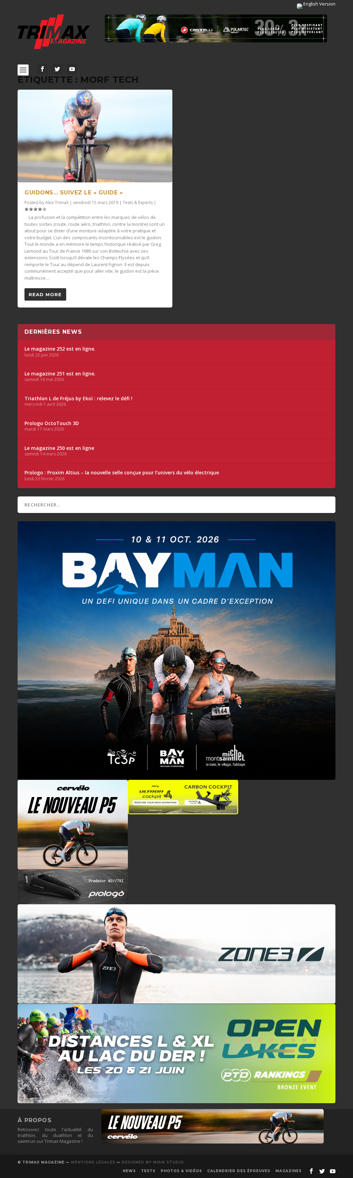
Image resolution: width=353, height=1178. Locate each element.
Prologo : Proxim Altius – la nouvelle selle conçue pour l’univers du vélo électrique (121, 473)
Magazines (288, 1171)
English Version (318, 4)
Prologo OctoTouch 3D (51, 423)
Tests (148, 1171)
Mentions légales (93, 1162)
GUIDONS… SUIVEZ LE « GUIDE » (73, 192)
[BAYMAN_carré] (176, 776)
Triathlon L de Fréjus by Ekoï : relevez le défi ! (78, 398)
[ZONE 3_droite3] (176, 1000)
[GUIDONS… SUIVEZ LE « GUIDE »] (95, 136)
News (129, 1171)
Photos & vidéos (181, 1171)
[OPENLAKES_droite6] (176, 1100)
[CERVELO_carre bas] (73, 866)
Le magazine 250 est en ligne (59, 448)
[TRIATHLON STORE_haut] (216, 28)
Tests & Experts (138, 202)
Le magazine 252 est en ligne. (59, 349)
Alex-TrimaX (57, 202)
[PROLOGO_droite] (73, 901)
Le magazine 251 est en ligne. (59, 374)
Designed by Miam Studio (153, 1162)
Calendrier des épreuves (238, 1171)
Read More (45, 294)
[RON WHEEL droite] (183, 811)
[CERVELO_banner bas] (212, 1142)
